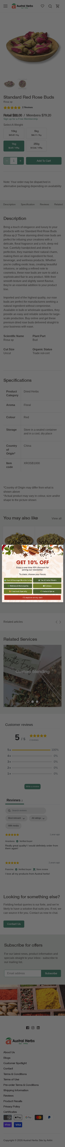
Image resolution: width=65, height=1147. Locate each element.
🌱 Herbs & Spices (47, 591)
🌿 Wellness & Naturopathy (17, 586)
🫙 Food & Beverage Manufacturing (18, 580)
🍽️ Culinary (47, 586)
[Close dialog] (60, 547)
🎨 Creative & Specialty (18, 591)
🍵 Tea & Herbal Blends (47, 580)
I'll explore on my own (32, 597)
